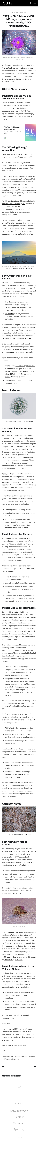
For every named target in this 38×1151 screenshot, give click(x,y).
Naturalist (8, 960)
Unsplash (29, 268)
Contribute (19, 1123)
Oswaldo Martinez (18, 268)
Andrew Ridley (18, 834)
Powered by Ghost (19, 1138)
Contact (19, 1116)
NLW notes (9, 314)
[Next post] (34, 1066)
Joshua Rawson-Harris (18, 421)
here (23, 335)
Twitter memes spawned (14, 291)
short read (12, 201)
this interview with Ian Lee (23, 631)
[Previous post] (3, 1066)
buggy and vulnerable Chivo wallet (19, 352)
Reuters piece (14, 302)
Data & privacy (19, 1110)
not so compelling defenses (20, 338)
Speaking (19, 1129)
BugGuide (18, 960)
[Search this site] (30, 3)
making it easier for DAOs (15, 774)
